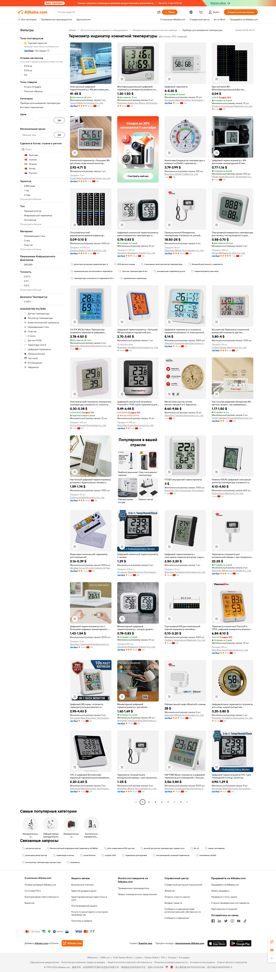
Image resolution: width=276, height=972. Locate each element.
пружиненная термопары (135, 278)
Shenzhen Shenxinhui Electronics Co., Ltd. (90, 346)
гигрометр (75, 862)
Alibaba (72, 30)
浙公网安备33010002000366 (190, 967)
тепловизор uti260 (207, 855)
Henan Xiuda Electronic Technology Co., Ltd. (232, 176)
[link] (272, 942)
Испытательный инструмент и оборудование (104, 30)
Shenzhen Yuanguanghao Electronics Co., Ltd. (185, 343)
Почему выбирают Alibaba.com (40, 884)
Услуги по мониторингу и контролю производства (89, 913)
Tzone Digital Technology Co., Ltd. (86, 103)
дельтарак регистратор (36, 855)
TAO (163, 957)
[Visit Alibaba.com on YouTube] (239, 921)
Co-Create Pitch (33, 890)
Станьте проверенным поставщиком (230, 903)
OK (59, 120)
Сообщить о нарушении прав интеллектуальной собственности (183, 910)
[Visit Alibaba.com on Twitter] (226, 921)
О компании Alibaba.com (38, 878)
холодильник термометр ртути (171, 271)
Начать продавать (220, 890)
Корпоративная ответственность (42, 897)
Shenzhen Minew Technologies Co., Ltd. (184, 250)
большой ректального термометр (207, 264)
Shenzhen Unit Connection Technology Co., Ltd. (185, 490)
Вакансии (29, 903)
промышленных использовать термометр (93, 271)
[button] (159, 12)
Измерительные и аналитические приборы (155, 30)
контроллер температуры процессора (43, 862)
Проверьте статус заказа (224, 897)
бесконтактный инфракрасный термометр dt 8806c (74, 848)
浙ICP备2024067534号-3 (219, 967)
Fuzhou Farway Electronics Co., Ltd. (229, 347)
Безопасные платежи (82, 884)
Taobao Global (151, 957)
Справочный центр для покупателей (183, 884)
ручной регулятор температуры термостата (164, 848)
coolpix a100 (110, 855)
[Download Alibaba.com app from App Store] (217, 943)
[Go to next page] (187, 802)
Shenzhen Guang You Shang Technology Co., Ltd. (138, 103)
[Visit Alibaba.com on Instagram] (232, 921)
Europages (184, 957)
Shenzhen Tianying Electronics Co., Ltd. (184, 415)
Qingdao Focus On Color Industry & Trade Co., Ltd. (90, 568)
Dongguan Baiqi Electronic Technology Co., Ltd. (185, 100)
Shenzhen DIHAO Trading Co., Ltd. (181, 174)
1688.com (105, 957)
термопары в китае (65, 855)
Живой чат (170, 890)
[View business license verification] (166, 967)
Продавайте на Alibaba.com (225, 884)
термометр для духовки (136, 855)
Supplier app (145, 943)
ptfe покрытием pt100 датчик (120, 848)
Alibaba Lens (41, 943)
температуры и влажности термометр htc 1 (94, 278)
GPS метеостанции (126, 264)
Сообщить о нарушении (177, 918)
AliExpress (92, 957)
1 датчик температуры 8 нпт (135, 271)
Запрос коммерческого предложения (137, 894)
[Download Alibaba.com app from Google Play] (240, 943)
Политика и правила (81, 920)
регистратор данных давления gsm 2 (91, 264)
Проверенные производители (133, 888)
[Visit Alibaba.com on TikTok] (245, 921)
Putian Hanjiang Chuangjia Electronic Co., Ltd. (232, 418)
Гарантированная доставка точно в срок (89, 898)
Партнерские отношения (224, 909)
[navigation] (42, 416)
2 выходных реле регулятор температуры (163, 264)
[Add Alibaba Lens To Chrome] (72, 943)
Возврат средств (173, 903)
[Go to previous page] (136, 802)
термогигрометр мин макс (206, 271)
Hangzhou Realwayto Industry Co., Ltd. (136, 253)
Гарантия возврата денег (84, 890)
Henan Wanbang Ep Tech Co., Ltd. (228, 253)
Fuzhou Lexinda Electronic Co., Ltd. (87, 497)
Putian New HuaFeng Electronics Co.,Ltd (90, 178)
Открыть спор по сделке (177, 897)
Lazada (138, 957)
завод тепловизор (216, 848)
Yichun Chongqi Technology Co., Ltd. (88, 425)
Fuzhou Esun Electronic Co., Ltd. (228, 493)
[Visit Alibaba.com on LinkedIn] (219, 921)
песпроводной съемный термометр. (173, 855)
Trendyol (172, 957)
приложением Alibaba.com (189, 943)
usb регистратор (33, 848)
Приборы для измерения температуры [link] (202, 30)
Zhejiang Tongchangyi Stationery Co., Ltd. (232, 106)
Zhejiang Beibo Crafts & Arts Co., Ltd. (88, 250)
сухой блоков (89, 855)
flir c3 (196, 848)
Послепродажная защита (84, 905)
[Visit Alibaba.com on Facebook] (213, 921)
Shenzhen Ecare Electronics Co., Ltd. (135, 425)
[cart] (201, 12)
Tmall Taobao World (122, 957)
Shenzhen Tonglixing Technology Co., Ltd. (137, 347)
